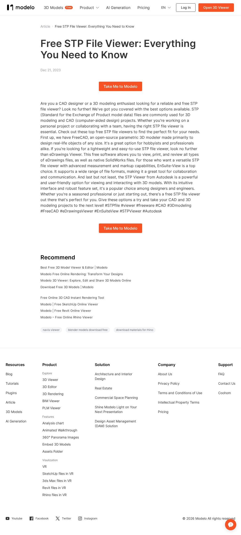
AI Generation (16, 421)
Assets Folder (52, 451)
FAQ (221, 374)
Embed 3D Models (56, 444)
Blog (9, 374)
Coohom (224, 393)
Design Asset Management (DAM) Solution (115, 423)
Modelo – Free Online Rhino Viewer (66, 317)
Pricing (163, 412)
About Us (165, 374)
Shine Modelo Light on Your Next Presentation (116, 409)
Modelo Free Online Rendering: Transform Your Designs (81, 274)
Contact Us (226, 383)
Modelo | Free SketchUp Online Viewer (69, 304)
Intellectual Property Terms (178, 402)
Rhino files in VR (54, 495)
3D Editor (49, 387)
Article (10, 402)
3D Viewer (50, 380)
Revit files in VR (54, 488)
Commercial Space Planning (116, 398)
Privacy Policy (169, 383)
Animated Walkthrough (59, 430)
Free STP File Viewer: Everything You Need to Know (94, 26)
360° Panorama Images (60, 437)
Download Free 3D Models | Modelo (66, 287)
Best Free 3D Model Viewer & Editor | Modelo (74, 267)
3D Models (14, 412)
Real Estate (103, 388)
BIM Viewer (51, 401)
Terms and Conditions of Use (180, 393)
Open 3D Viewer (216, 7)
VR (44, 466)
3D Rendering (53, 394)
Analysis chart (53, 423)
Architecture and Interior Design (113, 376)
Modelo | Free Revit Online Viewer (65, 310)
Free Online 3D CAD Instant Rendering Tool (72, 297)
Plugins (11, 393)
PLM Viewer (51, 408)
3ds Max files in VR (57, 481)
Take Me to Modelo (120, 86)
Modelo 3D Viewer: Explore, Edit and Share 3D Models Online (85, 280)
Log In (186, 7)
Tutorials (12, 383)
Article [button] (45, 26)
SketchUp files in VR (57, 474)
